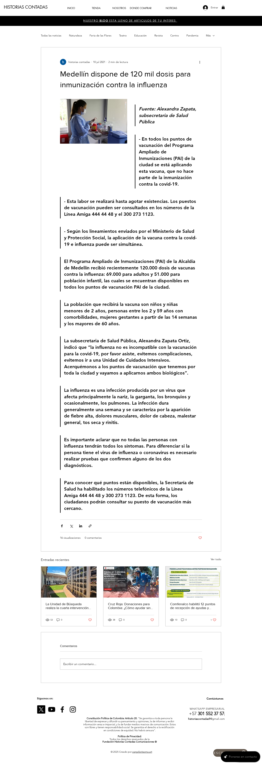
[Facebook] (62, 709)
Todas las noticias (51, 35)
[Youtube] (52, 709)
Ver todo (216, 559)
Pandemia (192, 35)
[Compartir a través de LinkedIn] (80, 526)
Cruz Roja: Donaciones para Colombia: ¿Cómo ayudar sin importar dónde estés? (129, 606)
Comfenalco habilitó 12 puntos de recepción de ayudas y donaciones (192, 606)
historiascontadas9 (199, 718)
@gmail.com (217, 718)
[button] (223, 7)
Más (208, 35)
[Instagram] (73, 709)
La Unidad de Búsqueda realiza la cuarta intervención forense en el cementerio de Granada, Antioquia (67, 606)
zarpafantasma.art (142, 751)
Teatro (123, 35)
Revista (158, 35)
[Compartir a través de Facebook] (62, 526)
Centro (174, 35)
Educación (140, 35)
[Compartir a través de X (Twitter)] (71, 526)
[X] (41, 709)
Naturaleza (75, 35)
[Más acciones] (199, 62)
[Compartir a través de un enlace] (90, 526)
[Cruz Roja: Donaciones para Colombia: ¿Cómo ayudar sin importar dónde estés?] (131, 582)
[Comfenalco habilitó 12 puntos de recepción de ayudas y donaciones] (193, 582)
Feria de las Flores (100, 35)
